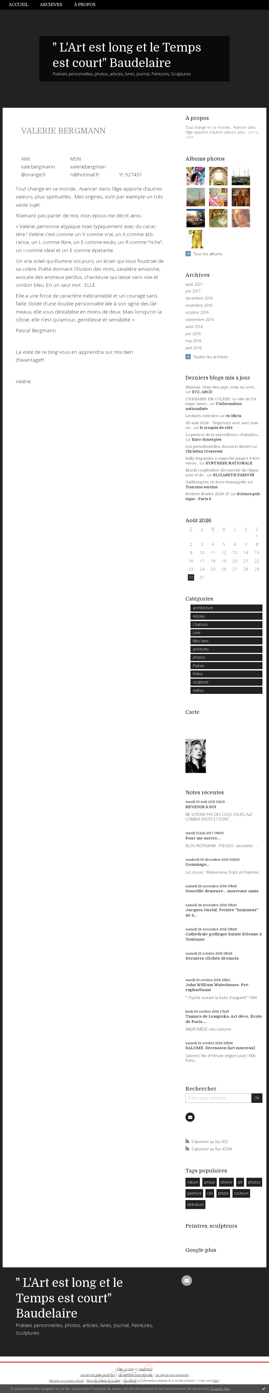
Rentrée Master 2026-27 (207, 494)
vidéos (198, 690)
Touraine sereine (201, 487)
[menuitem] (21, 5)
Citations (200, 624)
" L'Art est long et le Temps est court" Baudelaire (69, 1298)
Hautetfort (145, 1369)
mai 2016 (193, 341)
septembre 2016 (199, 319)
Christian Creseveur (204, 451)
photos (199, 657)
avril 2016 (193, 348)
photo (223, 1193)
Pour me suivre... (202, 838)
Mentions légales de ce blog (103, 1380)
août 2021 (194, 284)
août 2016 (194, 326)
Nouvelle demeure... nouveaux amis (221, 891)
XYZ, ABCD (202, 392)
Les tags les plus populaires (172, 1375)
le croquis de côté (216, 428)
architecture (203, 607)
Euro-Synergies (206, 439)
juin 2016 (193, 333)
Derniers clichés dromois (212, 958)
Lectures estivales (201, 416)
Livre (196, 632)
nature (192, 1182)
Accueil (18, 4)
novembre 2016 (198, 305)
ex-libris (233, 416)
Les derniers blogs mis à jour (97, 1375)
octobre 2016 (197, 312)
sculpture (201, 681)
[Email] (190, 1117)
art (240, 1182)
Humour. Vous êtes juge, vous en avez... (220, 387)
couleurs (241, 1193)
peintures (201, 649)
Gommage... (197, 864)
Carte (192, 712)
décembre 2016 (199, 298)
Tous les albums (207, 253)
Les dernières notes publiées (135, 1375)
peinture (194, 1193)
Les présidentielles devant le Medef (218, 446)
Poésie (198, 665)
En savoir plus (220, 1388)
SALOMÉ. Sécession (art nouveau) (220, 1048)
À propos (85, 4)
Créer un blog (125, 1369)
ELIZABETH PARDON (233, 475)
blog (215, 1380)
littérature (195, 1204)
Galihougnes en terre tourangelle (215, 482)
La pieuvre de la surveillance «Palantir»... (222, 435)
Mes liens (201, 640)
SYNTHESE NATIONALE (229, 463)
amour (209, 1182)
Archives (51, 4)
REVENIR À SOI (200, 807)
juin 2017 (193, 291)
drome (226, 1182)
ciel (210, 1193)
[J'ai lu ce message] (264, 1388)
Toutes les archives (210, 356)
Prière (198, 673)
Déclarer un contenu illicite (66, 1380)
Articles (199, 616)
